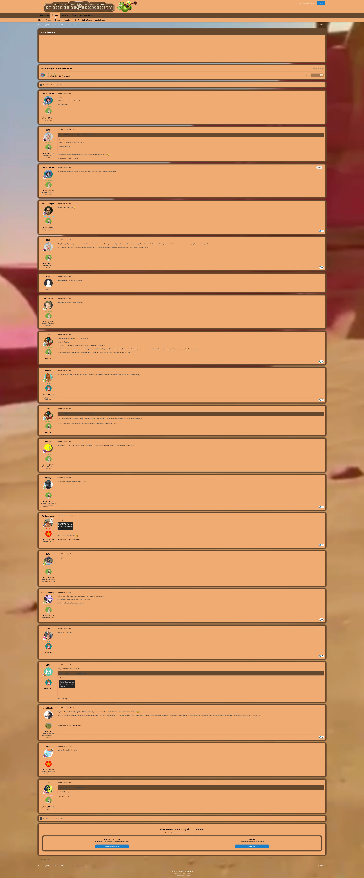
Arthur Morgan (48, 204)
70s (48, 629)
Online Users (87, 20)
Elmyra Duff (82, 135)
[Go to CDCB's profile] (48, 136)
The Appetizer (48, 93)
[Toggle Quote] (60, 135)
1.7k (45, 577)
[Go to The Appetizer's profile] (42, 75)
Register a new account (112, 846)
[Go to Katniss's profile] (48, 377)
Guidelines (67, 20)
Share (306, 75)
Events (57, 20)
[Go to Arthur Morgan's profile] (48, 210)
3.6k (45, 394)
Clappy (48, 478)
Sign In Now (252, 846)
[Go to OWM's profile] (48, 560)
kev (48, 783)
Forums (55, 15)
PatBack (48, 442)
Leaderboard (100, 20)
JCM (48, 746)
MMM (48, 665)
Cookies (190, 871)
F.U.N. (74, 15)
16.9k (45, 615)
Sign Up (321, 3)
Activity (65, 15)
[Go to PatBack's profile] (48, 448)
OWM (48, 554)
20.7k (46, 539)
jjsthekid (81, 673)
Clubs (40, 20)
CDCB (48, 130)
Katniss (48, 371)
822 (45, 117)
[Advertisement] (73, 48)
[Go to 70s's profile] (48, 635)
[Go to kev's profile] (48, 789)
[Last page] (51, 85)
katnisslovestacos (84, 413)
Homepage (44, 15)
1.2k (45, 806)
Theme (173, 871)
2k (45, 153)
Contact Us (182, 871)
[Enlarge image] (108, 154)
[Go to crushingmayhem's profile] (48, 599)
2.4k (45, 227)
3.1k (45, 322)
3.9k (47, 688)
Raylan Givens (48, 516)
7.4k (47, 731)
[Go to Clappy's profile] (48, 484)
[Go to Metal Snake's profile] (48, 714)
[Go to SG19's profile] (48, 341)
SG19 (48, 335)
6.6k (45, 769)
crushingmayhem (48, 592)
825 (45, 465)
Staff (77, 20)
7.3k (47, 358)
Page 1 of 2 (59, 84)
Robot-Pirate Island (64, 76)
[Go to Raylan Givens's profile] (48, 522)
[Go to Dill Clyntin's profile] (48, 305)
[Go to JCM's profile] (48, 753)
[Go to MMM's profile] (48, 671)
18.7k (46, 501)
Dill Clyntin (48, 298)
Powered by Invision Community (182, 875)
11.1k (47, 652)
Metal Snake (48, 708)
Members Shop (86, 15)
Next (47, 84)
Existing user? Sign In (307, 3)
